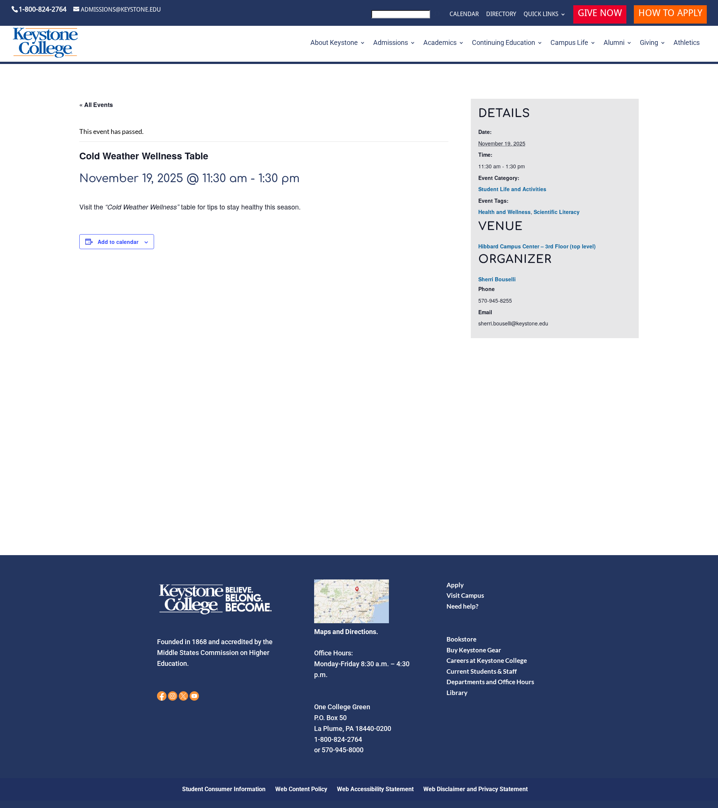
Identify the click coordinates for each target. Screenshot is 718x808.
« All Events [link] (96, 104)
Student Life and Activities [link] (512, 189)
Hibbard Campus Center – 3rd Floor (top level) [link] (537, 246)
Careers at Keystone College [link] (487, 660)
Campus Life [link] (569, 43)
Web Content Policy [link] (301, 789)
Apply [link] (455, 585)
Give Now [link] (600, 14)
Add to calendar (118, 241)
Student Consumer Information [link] (224, 789)
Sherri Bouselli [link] (497, 279)
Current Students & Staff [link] (482, 671)
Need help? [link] (462, 606)
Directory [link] (501, 14)
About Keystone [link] (334, 43)
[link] (406, 16)
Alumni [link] (614, 43)
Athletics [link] (686, 43)
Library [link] (457, 693)
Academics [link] (440, 43)
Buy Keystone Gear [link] (474, 650)
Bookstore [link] (461, 639)
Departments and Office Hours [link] (490, 682)
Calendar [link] (464, 14)
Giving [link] (649, 43)
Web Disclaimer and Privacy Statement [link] (475, 789)
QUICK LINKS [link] (541, 14)
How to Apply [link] (670, 14)
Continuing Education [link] (503, 43)
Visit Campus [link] (465, 595)
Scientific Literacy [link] (557, 211)
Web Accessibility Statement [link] (375, 789)
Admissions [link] (390, 43)
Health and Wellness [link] (504, 211)
